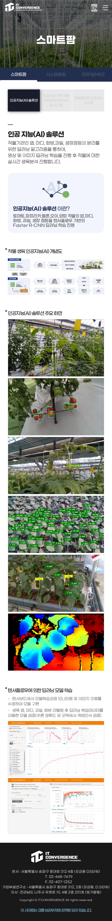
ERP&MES (93, 74)
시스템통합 (56, 74)
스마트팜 (18, 74)
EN (94, 8)
